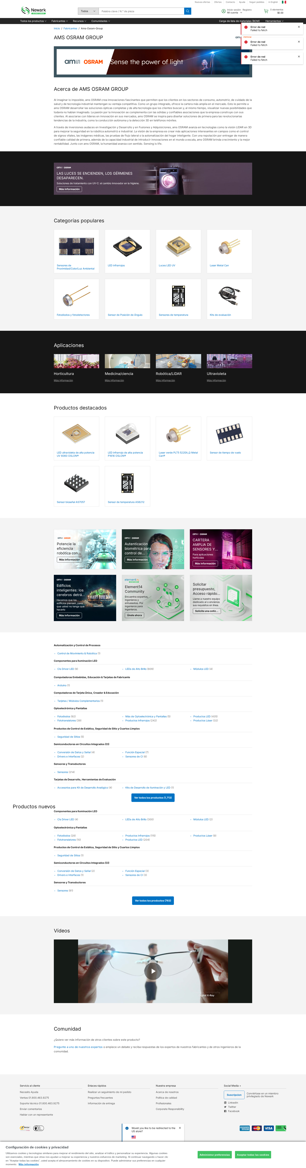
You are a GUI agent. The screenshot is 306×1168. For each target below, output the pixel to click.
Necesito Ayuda (29, 1091)
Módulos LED (201, 669)
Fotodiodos (63, 716)
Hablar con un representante (36, 1114)
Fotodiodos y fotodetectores (73, 314)
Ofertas (218, 2)
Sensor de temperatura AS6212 (126, 501)
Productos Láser (202, 720)
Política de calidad (166, 1097)
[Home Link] (33, 11)
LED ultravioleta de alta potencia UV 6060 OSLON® (75, 454)
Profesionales (163, 1103)
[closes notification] (299, 12)
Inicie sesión (234, 9)
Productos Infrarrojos (137, 720)
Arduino (61, 685)
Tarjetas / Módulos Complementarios (78, 700)
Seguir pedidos (256, 2)
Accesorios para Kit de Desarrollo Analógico (82, 787)
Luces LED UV (167, 265)
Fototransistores (66, 720)
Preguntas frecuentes (100, 1097)
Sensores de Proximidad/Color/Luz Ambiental (75, 267)
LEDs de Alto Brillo (135, 669)
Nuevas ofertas (202, 2)
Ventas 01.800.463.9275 (34, 1097)
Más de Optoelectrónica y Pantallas (146, 716)
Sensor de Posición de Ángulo (125, 314)
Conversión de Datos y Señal (74, 752)
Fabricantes (70, 28)
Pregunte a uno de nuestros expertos (78, 1047)
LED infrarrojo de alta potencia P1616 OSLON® (125, 454)
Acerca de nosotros (167, 1091)
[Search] (187, 11)
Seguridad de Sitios (68, 736)
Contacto (230, 2)
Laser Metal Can (219, 265)
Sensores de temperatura (173, 314)
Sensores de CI (134, 756)
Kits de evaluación (220, 314)
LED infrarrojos (116, 265)
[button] (33, 21)
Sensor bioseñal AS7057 (71, 501)
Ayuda (242, 2)
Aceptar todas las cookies (253, 1154)
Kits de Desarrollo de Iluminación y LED (147, 787)
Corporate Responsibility (170, 1108)
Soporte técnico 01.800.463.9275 (39, 1103)
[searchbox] (141, 11)
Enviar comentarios (31, 1108)
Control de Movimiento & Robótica (77, 653)
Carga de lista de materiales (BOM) (239, 20)
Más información (63, 380)
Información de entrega (101, 1103)
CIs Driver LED (65, 669)
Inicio (57, 28)
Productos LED (202, 716)
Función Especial (135, 752)
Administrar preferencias (215, 1154)
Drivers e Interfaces (68, 756)
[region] (153, 1155)
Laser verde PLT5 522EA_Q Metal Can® (178, 454)
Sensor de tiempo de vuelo (225, 452)
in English (273, 2)
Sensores (62, 771)
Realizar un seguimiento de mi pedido (109, 1091)
